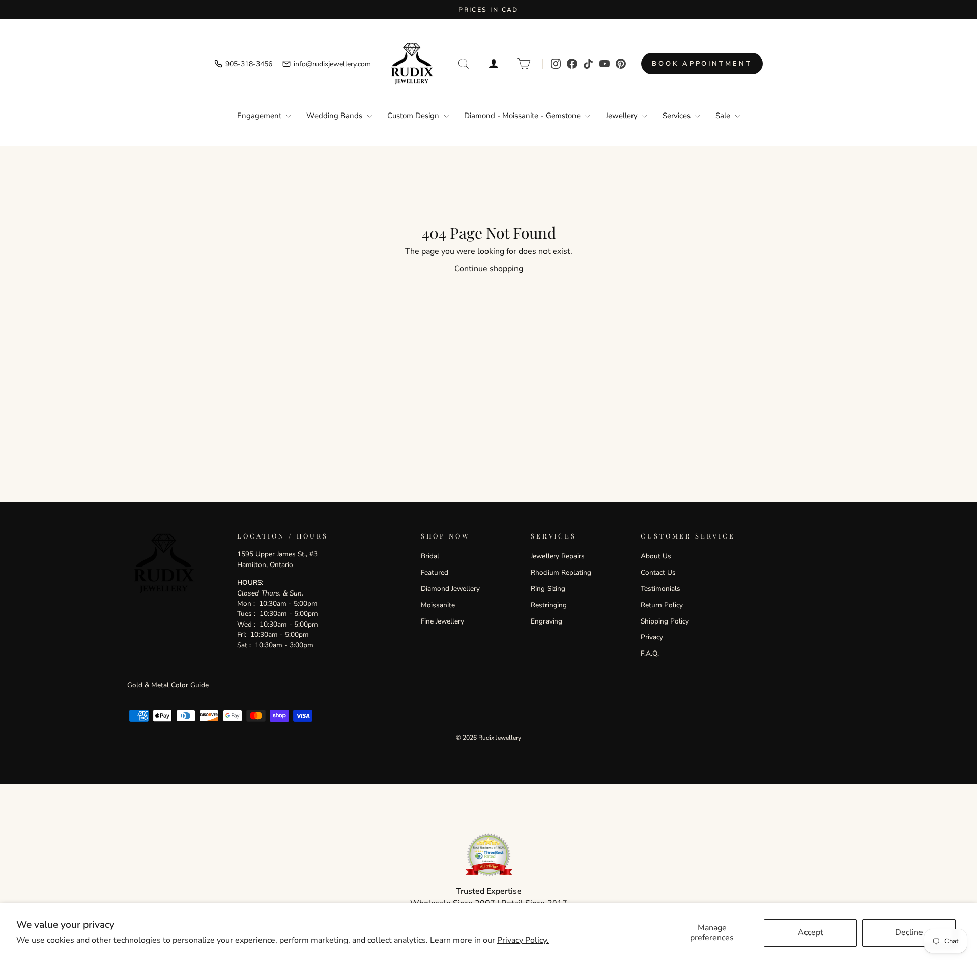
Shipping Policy (665, 621)
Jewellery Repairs (558, 556)
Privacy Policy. (523, 940)
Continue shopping (488, 268)
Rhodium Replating (561, 572)
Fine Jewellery (442, 621)
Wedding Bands (335, 115)
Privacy (652, 637)
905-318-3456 (248, 64)
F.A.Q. (650, 653)
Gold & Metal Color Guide (168, 685)
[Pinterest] (621, 64)
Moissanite (438, 605)
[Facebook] (572, 64)
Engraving (546, 621)
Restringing (549, 605)
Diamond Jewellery (450, 588)
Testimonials (660, 588)
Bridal (430, 556)
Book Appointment (702, 63)
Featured (434, 572)
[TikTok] (588, 64)
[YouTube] (604, 64)
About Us (656, 556)
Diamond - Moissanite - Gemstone (523, 115)
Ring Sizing (548, 588)
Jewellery (623, 115)
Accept (810, 932)
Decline (909, 932)
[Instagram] (556, 64)
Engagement (260, 115)
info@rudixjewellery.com (332, 64)
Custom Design (414, 115)
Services (678, 115)
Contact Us (658, 572)
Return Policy (662, 605)
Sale (723, 115)
